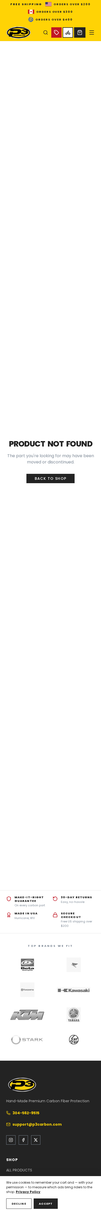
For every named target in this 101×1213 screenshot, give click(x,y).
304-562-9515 (25, 1113)
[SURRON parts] (74, 1039)
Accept (46, 1204)
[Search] (45, 32)
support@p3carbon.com (37, 1124)
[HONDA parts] (74, 964)
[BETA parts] (27, 964)
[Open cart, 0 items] (79, 32)
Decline (19, 1204)
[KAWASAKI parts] (74, 989)
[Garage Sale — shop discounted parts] (56, 32)
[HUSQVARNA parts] (27, 989)
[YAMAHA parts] (74, 1014)
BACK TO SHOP (51, 478)
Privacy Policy (28, 1192)
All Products (19, 1170)
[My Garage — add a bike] (68, 32)
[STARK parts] (27, 1039)
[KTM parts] (27, 1014)
